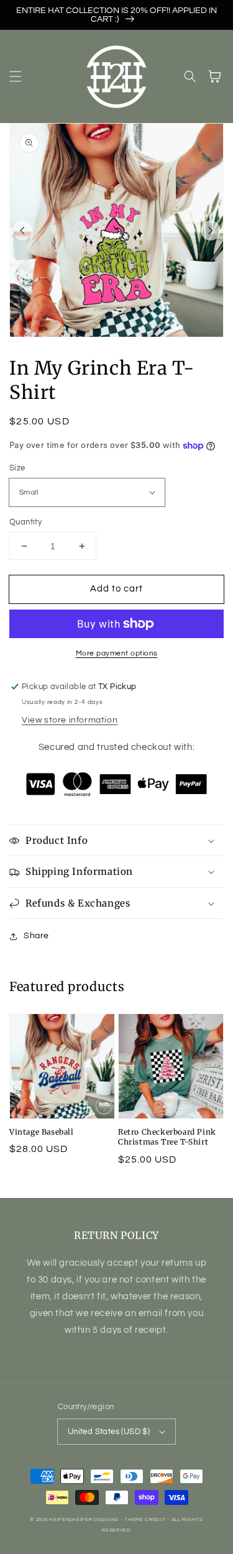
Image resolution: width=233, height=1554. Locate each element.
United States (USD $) (109, 1431)
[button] (15, 76)
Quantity (25, 522)
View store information (69, 720)
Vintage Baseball (41, 1131)
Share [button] (36, 935)
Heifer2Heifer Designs (84, 1519)
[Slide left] (22, 230)
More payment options (117, 653)
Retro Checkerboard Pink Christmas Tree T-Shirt (167, 1137)
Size (17, 468)
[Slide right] (211, 230)
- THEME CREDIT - (146, 1519)
